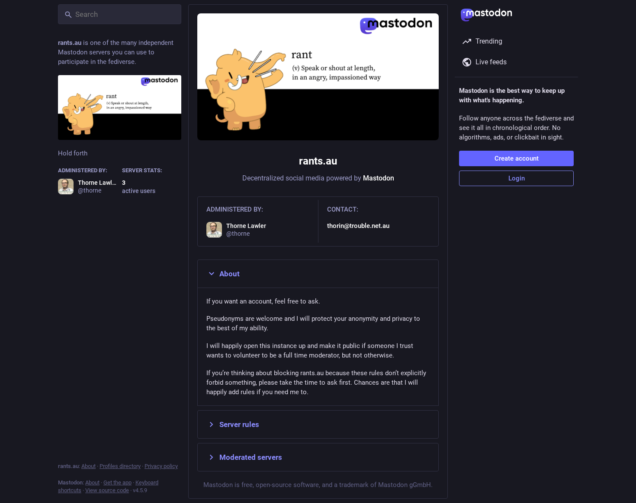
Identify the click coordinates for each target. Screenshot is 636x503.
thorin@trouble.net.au (358, 226)
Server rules (239, 424)
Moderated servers (250, 457)
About (229, 273)
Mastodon (378, 178)
